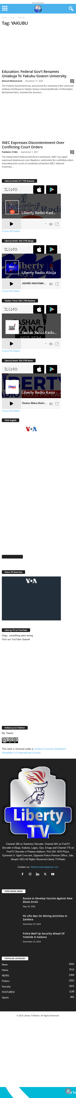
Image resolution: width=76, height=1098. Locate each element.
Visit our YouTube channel (16, 639)
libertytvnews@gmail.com (44, 867)
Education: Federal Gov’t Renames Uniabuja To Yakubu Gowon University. (34, 73)
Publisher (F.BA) (10, 152)
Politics (6, 981)
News (5, 964)
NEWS (5, 975)
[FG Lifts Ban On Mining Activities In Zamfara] (11, 921)
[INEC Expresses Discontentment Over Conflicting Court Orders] (38, 120)
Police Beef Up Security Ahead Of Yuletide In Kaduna (43, 935)
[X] (46, 874)
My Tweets (7, 733)
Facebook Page (12, 556)
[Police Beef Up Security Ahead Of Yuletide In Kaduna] (11, 938)
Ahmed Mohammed (12, 80)
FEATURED (8, 992)
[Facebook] (23, 874)
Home (4, 17)
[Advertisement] (38, 510)
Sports (5, 997)
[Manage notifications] (68, 1091)
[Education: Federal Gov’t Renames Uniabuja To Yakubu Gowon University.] (38, 49)
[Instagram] (31, 874)
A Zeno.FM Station (11, 231)
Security (6, 986)
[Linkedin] (38, 874)
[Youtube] (53, 874)
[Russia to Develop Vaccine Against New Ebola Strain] (11, 904)
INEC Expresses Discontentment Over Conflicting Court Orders (33, 144)
